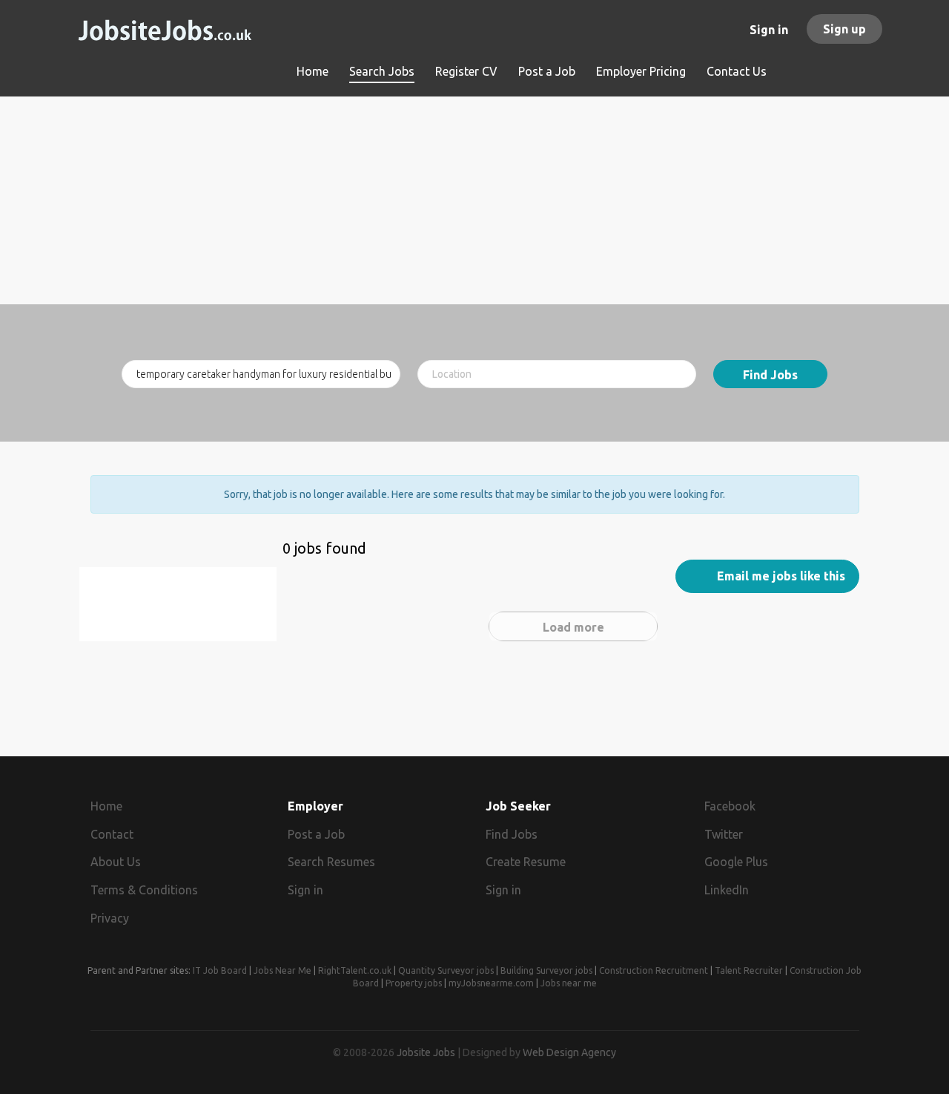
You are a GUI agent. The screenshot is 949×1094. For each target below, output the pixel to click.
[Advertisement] (474, 200)
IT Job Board (220, 970)
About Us (115, 861)
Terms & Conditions (144, 890)
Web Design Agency (569, 1052)
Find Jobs (770, 374)
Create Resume (526, 861)
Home (106, 806)
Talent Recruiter (749, 970)
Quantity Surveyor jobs (446, 970)
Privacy (109, 918)
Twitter (723, 834)
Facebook (729, 806)
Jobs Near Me (282, 970)
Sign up (844, 29)
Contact (111, 834)
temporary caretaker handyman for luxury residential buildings (184, 613)
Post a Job (316, 834)
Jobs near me (568, 983)
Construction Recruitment (653, 970)
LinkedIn (726, 890)
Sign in (769, 29)
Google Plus (736, 861)
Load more (573, 627)
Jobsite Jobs (426, 1052)
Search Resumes (331, 861)
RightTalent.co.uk (354, 970)
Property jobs (414, 983)
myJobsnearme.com (491, 983)
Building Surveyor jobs (546, 970)
